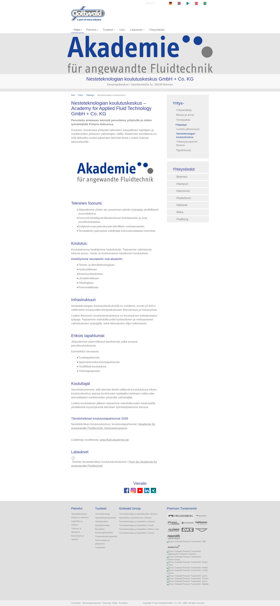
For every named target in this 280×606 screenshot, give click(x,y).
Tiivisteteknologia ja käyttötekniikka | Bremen (138, 514)
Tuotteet (108, 29)
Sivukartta (123, 603)
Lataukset (136, 29)
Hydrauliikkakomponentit (104, 518)
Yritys (76, 29)
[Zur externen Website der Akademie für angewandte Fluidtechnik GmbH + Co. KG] (116, 172)
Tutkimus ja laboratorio (76, 530)
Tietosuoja (106, 603)
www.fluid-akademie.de (114, 439)
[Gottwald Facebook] (127, 490)
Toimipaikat (183, 119)
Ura (122, 29)
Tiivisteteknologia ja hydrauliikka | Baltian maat (139, 529)
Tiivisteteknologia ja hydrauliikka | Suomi (136, 525)
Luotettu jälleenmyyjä (187, 129)
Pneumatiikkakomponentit (104, 536)
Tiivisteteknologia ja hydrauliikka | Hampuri (137, 521)
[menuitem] (170, 3)
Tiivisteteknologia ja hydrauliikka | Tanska (136, 533)
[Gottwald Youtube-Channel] (140, 490)
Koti (73, 95)
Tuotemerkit (100, 547)
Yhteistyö (90, 95)
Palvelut (91, 29)
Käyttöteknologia (102, 525)
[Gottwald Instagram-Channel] (133, 490)
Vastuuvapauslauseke (91, 603)
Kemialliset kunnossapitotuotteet (104, 531)
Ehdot (114, 603)
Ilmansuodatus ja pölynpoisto (102, 542)
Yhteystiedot (156, 29)
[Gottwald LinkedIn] (146, 490)
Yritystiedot (76, 603)
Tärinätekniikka (101, 521)
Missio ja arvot (185, 114)
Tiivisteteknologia (102, 514)
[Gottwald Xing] (153, 490)
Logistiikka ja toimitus (76, 523)
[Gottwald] (88, 13)
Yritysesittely (184, 110)
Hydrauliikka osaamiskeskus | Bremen (135, 518)
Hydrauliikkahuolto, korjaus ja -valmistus (80, 516)
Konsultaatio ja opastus (77, 537)
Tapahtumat (183, 150)
